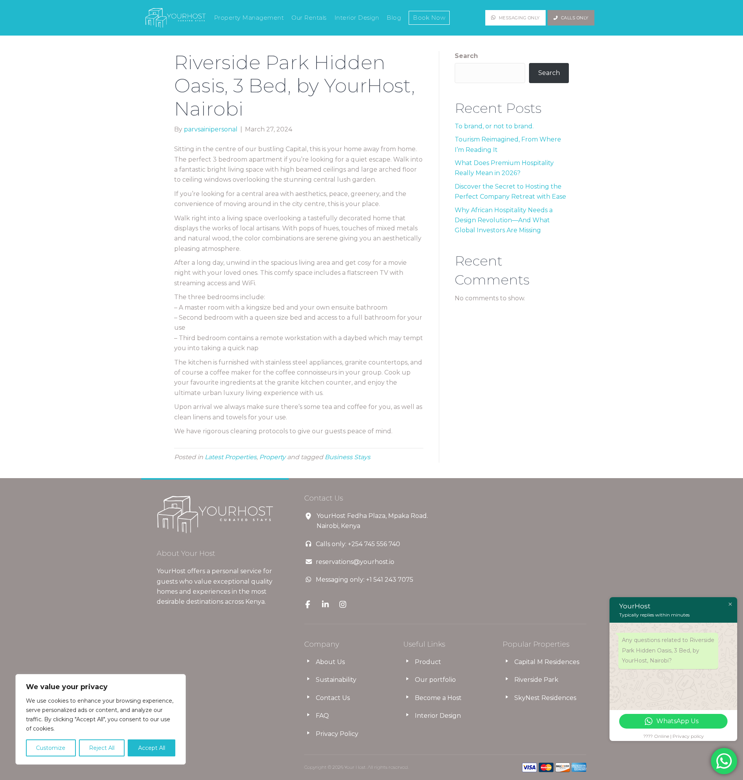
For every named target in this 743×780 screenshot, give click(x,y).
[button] (515, 18)
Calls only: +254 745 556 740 (358, 544)
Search (466, 56)
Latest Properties (231, 457)
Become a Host (438, 698)
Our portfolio (435, 679)
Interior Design (438, 715)
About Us (330, 662)
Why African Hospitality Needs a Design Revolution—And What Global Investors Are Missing (504, 220)
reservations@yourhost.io (355, 561)
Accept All (151, 747)
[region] (100, 719)
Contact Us (333, 698)
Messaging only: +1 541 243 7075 (364, 579)
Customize (50, 747)
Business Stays (347, 457)
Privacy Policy (337, 733)
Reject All (102, 747)
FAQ (322, 715)
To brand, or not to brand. (494, 126)
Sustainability (336, 679)
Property (272, 457)
